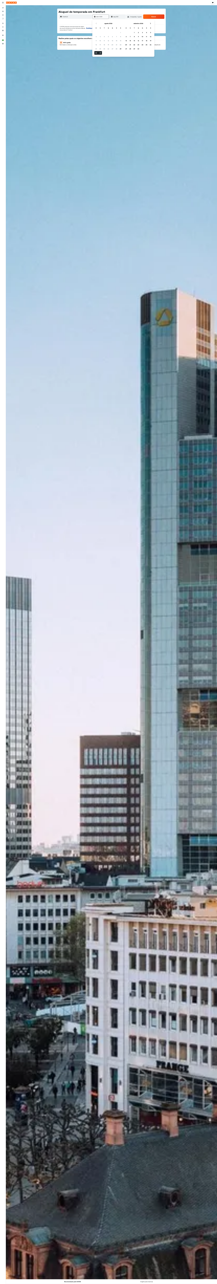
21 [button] (116, 45)
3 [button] (100, 36)
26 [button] (108, 49)
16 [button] (96, 45)
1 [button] (120, 32)
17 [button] (100, 45)
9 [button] (96, 41)
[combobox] (77, 16)
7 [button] (116, 36)
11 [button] (104, 41)
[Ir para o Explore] (3, 23)
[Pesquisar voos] (3, 8)
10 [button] (100, 41)
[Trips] (3, 35)
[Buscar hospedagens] (3, 11)
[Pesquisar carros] (3, 15)
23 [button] (96, 49)
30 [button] (96, 53)
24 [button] (100, 49)
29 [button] (120, 49)
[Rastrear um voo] (3, 27)
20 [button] (112, 45)
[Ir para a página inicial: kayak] (11, 3)
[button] (3, 3)
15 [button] (120, 41)
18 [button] (104, 45)
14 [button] (116, 41)
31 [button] (100, 53)
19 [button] (108, 45)
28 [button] (116, 49)
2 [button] (96, 36)
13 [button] (112, 41)
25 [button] (104, 49)
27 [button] (112, 49)
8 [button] (120, 36)
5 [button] (108, 36)
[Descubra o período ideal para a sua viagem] (3, 30)
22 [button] (120, 45)
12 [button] (108, 41)
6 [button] (112, 36)
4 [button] (104, 36)
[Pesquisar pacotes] (3, 18)
